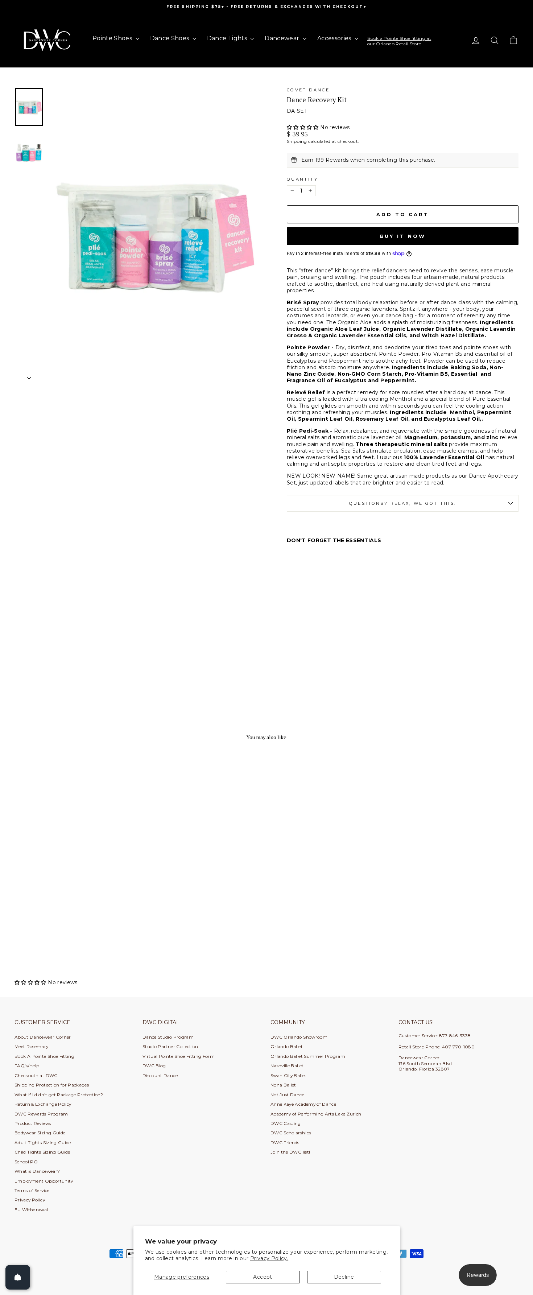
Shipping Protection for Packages (52, 1085)
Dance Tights (228, 38)
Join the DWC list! (290, 1152)
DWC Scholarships (290, 1132)
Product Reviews (33, 1123)
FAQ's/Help (27, 1065)
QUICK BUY (74, 924)
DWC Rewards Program (41, 1114)
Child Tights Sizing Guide (42, 1152)
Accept (262, 1277)
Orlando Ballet (286, 1046)
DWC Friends (284, 1142)
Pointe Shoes (113, 38)
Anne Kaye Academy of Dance (303, 1104)
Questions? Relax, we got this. (402, 503)
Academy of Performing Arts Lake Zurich (315, 1114)
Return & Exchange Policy (43, 1104)
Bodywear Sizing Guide (40, 1132)
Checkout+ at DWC (36, 1075)
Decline (344, 1277)
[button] (303, 127)
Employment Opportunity (44, 1181)
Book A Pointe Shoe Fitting (44, 1056)
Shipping (297, 141)
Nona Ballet (283, 1085)
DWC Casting (285, 1123)
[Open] (17, 1277)
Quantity (302, 179)
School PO (26, 1161)
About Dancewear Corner (43, 1037)
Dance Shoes (170, 38)
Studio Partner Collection (170, 1046)
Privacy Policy (30, 1200)
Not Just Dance (287, 1094)
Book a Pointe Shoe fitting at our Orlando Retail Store (399, 41)
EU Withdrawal (31, 1209)
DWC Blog (154, 1065)
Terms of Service (32, 1190)
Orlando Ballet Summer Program (307, 1056)
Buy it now (403, 236)
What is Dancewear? (37, 1171)
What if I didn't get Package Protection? (59, 1094)
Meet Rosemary (32, 1046)
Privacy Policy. (269, 1258)
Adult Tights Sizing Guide (43, 1142)
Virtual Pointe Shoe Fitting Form (178, 1056)
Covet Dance (308, 89)
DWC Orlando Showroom (298, 1037)
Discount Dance (160, 1075)
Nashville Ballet (287, 1065)
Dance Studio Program (168, 1037)
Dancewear (283, 38)
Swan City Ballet (288, 1075)
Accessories (335, 38)
